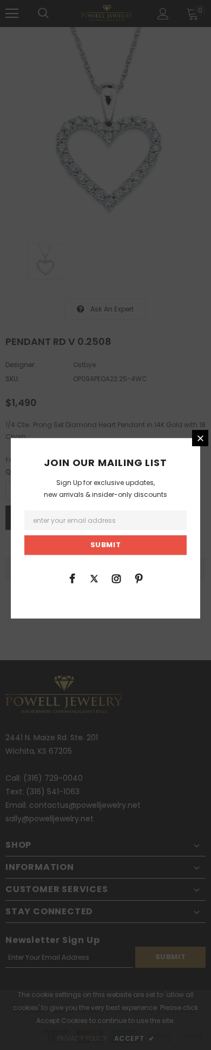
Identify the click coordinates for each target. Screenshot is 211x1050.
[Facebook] (72, 578)
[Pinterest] (138, 578)
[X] (94, 578)
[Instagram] (116, 578)
